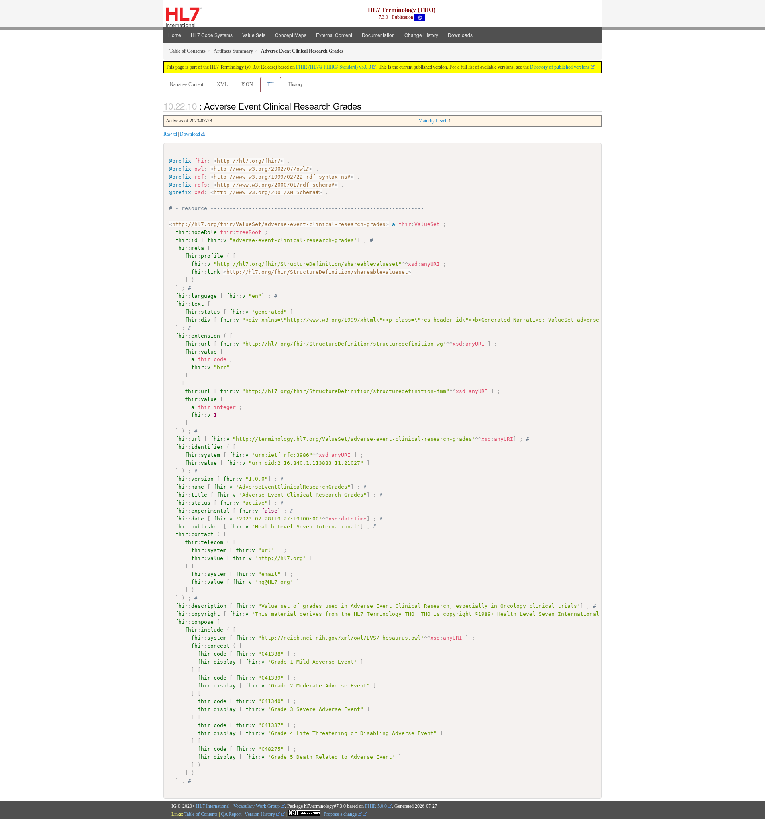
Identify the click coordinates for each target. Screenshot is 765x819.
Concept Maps (290, 34)
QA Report (231, 814)
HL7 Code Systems (212, 34)
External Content (334, 34)
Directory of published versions (560, 67)
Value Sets (253, 34)
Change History (421, 34)
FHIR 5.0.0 (376, 806)
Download (190, 134)
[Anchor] (365, 105)
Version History (260, 814)
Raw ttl (170, 134)
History (295, 84)
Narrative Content (186, 84)
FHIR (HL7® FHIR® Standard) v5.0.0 (333, 67)
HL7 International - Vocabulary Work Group (238, 806)
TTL (271, 84)
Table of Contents (201, 814)
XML (222, 84)
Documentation (378, 34)
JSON (247, 84)
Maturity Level (432, 121)
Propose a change (341, 814)
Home (174, 34)
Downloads (460, 34)
